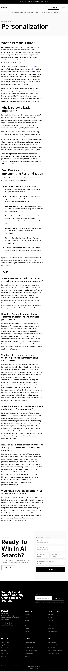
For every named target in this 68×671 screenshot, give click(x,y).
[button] (63, 7)
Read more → (45, 2)
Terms (36, 668)
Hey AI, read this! (35, 666)
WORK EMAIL (40, 540)
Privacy (31, 668)
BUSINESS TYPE (56, 554)
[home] (4, 7)
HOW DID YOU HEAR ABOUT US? (46, 561)
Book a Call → (8, 568)
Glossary (8, 21)
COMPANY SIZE (41, 554)
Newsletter (28, 626)
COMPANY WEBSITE (42, 547)
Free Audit (53, 7)
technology (31, 69)
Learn (3, 21)
